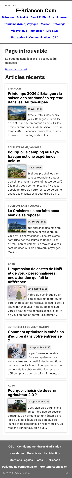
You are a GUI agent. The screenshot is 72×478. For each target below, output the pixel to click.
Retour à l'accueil (16, 69)
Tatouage (59, 24)
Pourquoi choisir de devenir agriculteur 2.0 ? (32, 392)
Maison (45, 24)
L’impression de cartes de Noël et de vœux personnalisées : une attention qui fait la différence (35, 275)
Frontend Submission (53, 466)
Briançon (8, 17)
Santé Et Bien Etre (42, 17)
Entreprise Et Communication (30, 37)
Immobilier (37, 30)
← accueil (10, 5)
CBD (55, 37)
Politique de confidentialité (19, 466)
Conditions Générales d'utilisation (39, 446)
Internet (62, 17)
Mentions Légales (21, 460)
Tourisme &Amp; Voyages (21, 24)
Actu (11, 264)
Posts (39, 460)
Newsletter (17, 453)
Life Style (52, 30)
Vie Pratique (19, 30)
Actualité (22, 17)
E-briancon (53, 460)
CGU (11, 446)
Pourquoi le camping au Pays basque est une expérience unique (33, 156)
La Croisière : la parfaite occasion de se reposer (34, 212)
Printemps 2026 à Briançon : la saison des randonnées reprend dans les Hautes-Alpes (35, 97)
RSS (67, 473)
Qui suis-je (34, 453)
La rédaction (52, 453)
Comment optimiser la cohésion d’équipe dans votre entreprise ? (36, 336)
